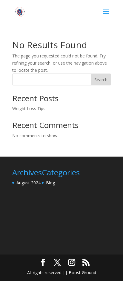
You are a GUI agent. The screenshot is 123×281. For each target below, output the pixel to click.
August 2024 (28, 182)
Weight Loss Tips (28, 108)
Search (100, 79)
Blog (50, 182)
